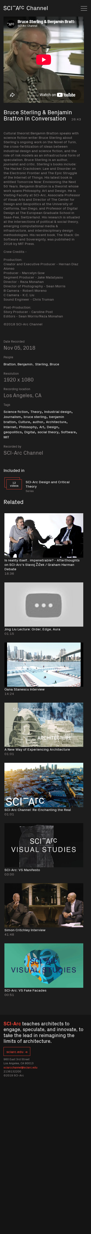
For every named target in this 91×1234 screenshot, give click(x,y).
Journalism (12, 416)
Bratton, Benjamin (18, 363)
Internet (10, 426)
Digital (29, 431)
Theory (36, 411)
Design (52, 426)
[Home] (26, 14)
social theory (48, 431)
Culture (24, 421)
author (38, 421)
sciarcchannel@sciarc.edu (20, 1067)
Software (68, 431)
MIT (6, 436)
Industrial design (57, 411)
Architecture (56, 421)
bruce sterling (35, 416)
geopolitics (13, 431)
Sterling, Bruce (47, 363)
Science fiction (16, 411)
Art (41, 426)
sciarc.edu (14, 1051)
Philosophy (28, 426)
